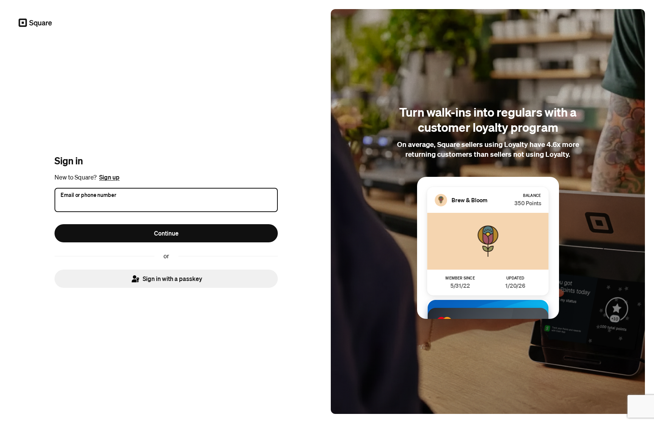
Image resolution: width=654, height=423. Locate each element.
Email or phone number (88, 194)
